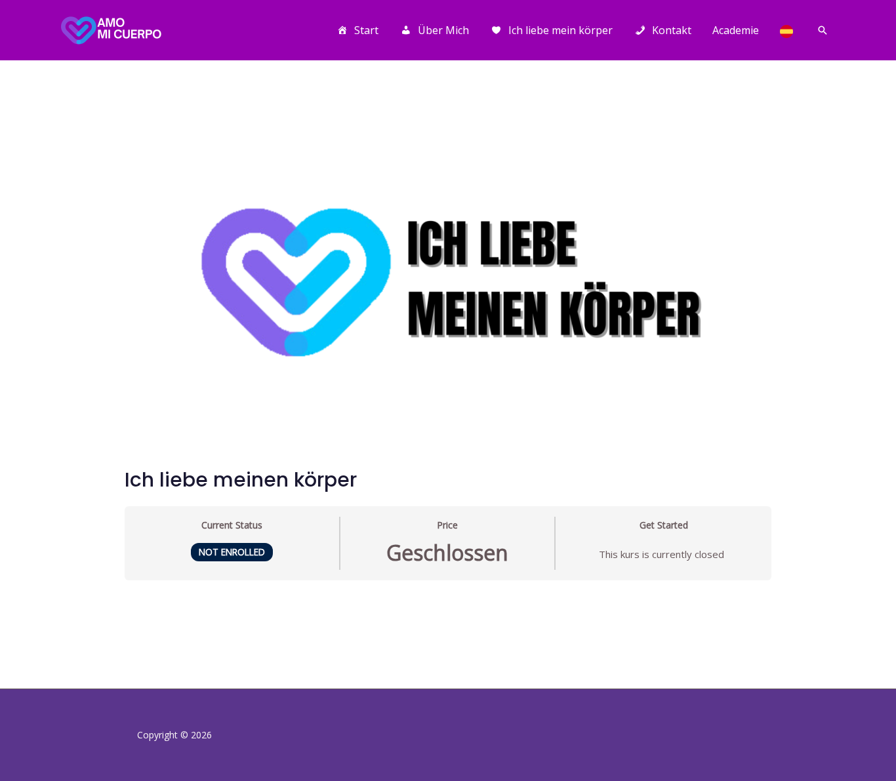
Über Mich (443, 30)
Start (366, 30)
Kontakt (671, 30)
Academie (735, 30)
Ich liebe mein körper (560, 30)
